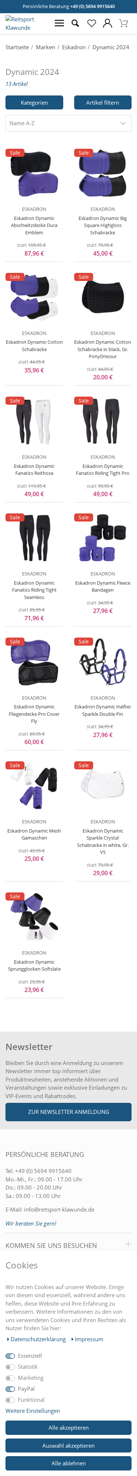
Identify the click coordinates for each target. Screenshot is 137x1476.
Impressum (89, 1339)
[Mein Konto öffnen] (107, 23)
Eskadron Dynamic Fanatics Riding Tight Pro (102, 470)
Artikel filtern (102, 102)
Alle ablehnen (69, 1463)
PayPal (26, 1388)
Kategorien (34, 102)
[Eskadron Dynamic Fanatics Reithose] (34, 421)
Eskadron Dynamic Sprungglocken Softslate (34, 965)
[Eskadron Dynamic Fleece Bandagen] (103, 537)
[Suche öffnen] (75, 23)
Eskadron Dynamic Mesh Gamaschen (34, 834)
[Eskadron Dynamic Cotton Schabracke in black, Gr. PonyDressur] (103, 297)
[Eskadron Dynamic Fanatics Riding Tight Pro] (103, 421)
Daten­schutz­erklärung (39, 1339)
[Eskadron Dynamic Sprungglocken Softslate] (34, 916)
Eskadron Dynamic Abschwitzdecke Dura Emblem (34, 225)
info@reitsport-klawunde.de (59, 1209)
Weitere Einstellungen (32, 1410)
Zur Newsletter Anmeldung (68, 1111)
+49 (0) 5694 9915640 (92, 6)
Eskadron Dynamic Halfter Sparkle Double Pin (103, 710)
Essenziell (30, 1355)
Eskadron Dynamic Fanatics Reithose (34, 470)
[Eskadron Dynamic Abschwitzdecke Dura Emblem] (34, 173)
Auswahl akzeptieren (68, 1445)
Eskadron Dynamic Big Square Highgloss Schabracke (103, 225)
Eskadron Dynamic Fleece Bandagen (102, 586)
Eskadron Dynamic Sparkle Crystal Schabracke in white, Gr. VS (103, 841)
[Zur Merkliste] (91, 23)
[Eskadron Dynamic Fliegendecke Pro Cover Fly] (34, 662)
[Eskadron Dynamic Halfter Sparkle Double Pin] (103, 662)
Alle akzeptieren (69, 1427)
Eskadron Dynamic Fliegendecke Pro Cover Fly (34, 713)
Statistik (28, 1366)
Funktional (31, 1399)
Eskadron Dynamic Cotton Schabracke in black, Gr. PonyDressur (102, 349)
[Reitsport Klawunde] (25, 27)
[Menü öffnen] (59, 23)
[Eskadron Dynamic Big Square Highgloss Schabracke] (103, 173)
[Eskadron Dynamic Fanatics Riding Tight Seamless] (34, 537)
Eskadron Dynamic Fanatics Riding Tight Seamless (34, 590)
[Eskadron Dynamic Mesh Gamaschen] (34, 785)
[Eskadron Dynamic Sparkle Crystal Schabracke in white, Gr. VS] (103, 785)
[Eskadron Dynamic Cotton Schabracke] (34, 297)
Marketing (30, 1377)
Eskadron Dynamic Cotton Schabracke (34, 346)
